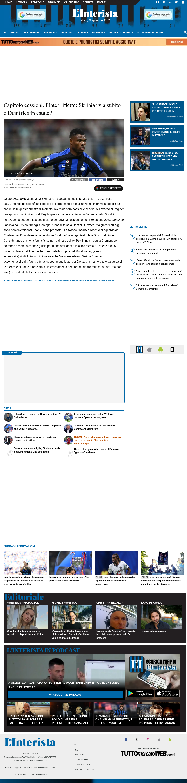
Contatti (79, 755)
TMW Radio (54, 2)
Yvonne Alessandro (17, 187)
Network (21, 2)
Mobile (77, 745)
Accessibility (81, 760)
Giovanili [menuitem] (82, 32)
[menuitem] (4, 32)
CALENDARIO (71, 2)
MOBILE (101, 2)
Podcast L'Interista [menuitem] (121, 32)
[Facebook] (157, 2)
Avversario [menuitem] (50, 32)
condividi (96, 180)
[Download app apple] (176, 2)
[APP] (140, 349)
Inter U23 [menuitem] (66, 32)
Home (8, 2)
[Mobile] (172, 349)
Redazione (37, 2)
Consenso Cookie (84, 770)
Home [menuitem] (14, 32)
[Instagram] (170, 2)
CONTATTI (88, 2)
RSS (76, 750)
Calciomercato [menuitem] (31, 32)
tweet (114, 180)
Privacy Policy (82, 765)
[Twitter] (163, 2)
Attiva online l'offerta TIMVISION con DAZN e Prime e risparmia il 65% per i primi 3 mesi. (60, 280)
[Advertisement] (157, 498)
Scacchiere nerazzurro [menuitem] (151, 32)
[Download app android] (183, 2)
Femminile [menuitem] (98, 32)
